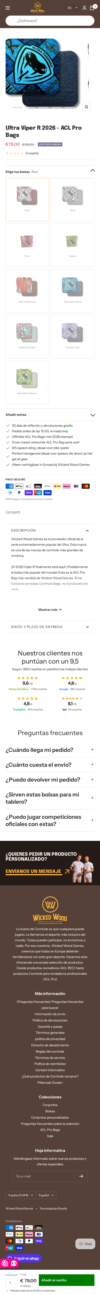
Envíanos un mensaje (34, 871)
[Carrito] (92, 8)
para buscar (50, 1008)
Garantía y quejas (50, 1026)
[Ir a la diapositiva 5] (70, 107)
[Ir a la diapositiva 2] (30, 107)
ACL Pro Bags (50, 1130)
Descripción (23, 530)
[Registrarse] (81, 1176)
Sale (50, 1136)
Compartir (13, 512)
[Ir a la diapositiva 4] (56, 107)
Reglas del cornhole (50, 1051)
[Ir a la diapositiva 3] (43, 107)
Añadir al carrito (53, 1280)
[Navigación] (8, 8)
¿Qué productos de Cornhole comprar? (50, 1076)
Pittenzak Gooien (50, 1082)
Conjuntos (50, 1105)
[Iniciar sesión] (84, 8)
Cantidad (11, 1275)
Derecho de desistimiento (50, 1045)
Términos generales (50, 1033)
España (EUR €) (19, 1195)
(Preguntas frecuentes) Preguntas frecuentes (50, 1002)
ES (70, 8)
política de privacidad (50, 1039)
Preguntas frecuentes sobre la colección (50, 1124)
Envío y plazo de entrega (37, 627)
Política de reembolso (50, 1064)
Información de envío (50, 1014)
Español (44, 1195)
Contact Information (50, 1070)
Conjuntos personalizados (50, 1117)
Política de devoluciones (50, 1020)
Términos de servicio (50, 1058)
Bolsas (50, 1111)
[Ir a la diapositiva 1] (17, 107)
